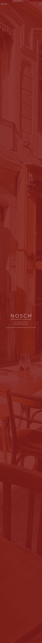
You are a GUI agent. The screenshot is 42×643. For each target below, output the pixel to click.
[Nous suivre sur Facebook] (4, 4)
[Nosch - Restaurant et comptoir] (21, 4)
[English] (1, 4)
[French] (3, 4)
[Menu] (40, 4)
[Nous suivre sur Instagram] (6, 4)
